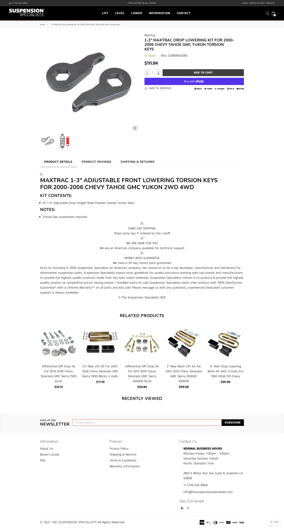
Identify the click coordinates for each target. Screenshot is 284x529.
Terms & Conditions (123, 460)
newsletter (55, 423)
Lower (136, 13)
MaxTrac (150, 35)
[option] (90, 83)
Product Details (58, 162)
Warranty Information (125, 466)
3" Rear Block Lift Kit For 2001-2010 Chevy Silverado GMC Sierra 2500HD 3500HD (184, 374)
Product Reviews (96, 162)
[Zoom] (135, 128)
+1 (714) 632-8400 (19, 3)
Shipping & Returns (138, 162)
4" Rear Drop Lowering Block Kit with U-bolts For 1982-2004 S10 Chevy (225, 371)
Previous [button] (44, 82)
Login (245, 3)
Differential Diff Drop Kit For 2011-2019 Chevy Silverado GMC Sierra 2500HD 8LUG (142, 374)
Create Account (257, 3)
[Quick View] (73, 332)
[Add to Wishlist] (73, 339)
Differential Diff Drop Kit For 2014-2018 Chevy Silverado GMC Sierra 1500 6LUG (58, 374)
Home (42, 24)
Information (159, 13)
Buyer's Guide (49, 454)
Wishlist (270, 3)
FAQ (42, 460)
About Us (46, 448)
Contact (184, 13)
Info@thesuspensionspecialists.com (208, 492)
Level (120, 13)
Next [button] (135, 82)
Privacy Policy (119, 448)
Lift (105, 13)
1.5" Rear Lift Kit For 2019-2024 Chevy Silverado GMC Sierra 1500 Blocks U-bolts (100, 371)
